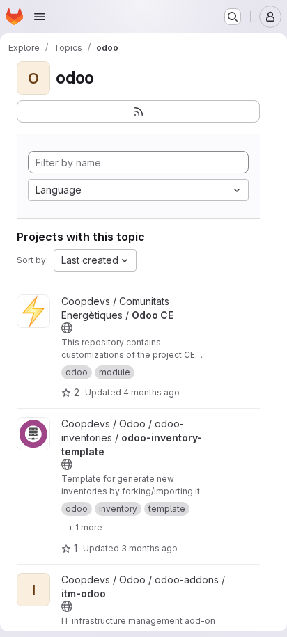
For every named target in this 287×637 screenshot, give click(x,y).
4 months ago (151, 392)
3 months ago (149, 548)
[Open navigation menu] (40, 17)
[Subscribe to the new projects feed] (138, 111)
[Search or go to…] (232, 16)
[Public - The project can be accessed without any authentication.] (66, 327)
